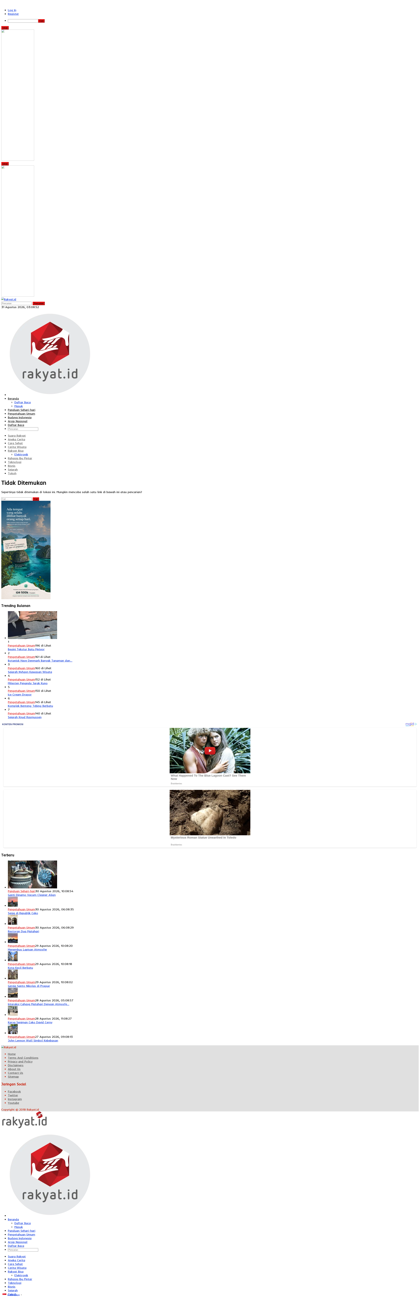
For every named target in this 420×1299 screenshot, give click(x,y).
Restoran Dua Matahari (23, 931)
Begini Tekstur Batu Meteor (26, 649)
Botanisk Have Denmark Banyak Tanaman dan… (40, 660)
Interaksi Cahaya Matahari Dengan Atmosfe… (38, 1004)
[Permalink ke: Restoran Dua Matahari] (13, 924)
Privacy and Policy (20, 1061)
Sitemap (13, 1076)
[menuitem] (213, 21)
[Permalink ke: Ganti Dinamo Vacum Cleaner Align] (32, 887)
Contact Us (15, 1073)
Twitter (13, 1095)
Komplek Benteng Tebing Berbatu (30, 706)
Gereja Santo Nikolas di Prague (29, 986)
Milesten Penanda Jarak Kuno (28, 683)
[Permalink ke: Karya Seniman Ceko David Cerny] (13, 1015)
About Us (14, 1069)
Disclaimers (15, 1065)
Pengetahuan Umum (21, 645)
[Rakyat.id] (8, 299)
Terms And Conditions (23, 1058)
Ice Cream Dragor (20, 694)
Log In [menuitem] (12, 10)
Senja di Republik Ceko (23, 913)
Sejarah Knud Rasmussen (25, 717)
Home (12, 1054)
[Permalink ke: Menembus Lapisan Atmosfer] (13, 942)
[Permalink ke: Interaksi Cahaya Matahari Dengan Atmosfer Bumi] (13, 996)
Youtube (13, 1103)
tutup (5, 28)
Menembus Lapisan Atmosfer (27, 949)
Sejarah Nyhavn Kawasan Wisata (30, 672)
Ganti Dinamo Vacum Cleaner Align (32, 895)
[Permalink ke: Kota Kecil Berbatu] (13, 960)
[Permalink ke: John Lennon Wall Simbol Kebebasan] (13, 1033)
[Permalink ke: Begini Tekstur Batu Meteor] (32, 638)
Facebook (14, 1091)
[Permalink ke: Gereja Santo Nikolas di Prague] (13, 978)
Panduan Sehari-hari (21, 891)
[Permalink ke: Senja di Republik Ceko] (13, 905)
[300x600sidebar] (26, 598)
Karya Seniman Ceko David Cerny (30, 1022)
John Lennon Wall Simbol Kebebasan (33, 1040)
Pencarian (38, 303)
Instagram (15, 1099)
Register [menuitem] (13, 14)
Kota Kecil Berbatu (20, 968)
